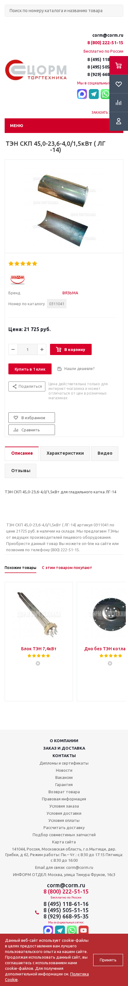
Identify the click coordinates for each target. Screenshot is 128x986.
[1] (11, 263)
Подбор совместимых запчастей (64, 834)
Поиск (8, 22)
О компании (64, 740)
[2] (17, 263)
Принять (108, 960)
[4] (29, 263)
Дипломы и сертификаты (64, 763)
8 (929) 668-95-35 (105, 74)
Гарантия (64, 784)
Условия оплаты (64, 820)
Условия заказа (64, 806)
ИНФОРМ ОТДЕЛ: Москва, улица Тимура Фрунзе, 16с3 (64, 874)
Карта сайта (64, 842)
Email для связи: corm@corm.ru (64, 867)
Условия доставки (64, 813)
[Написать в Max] (82, 94)
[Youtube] (84, 931)
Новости (64, 770)
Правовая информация (64, 799)
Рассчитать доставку (64, 827)
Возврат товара (64, 791)
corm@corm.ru (107, 35)
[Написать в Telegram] (94, 94)
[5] (35, 263)
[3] (23, 263)
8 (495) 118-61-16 (105, 59)
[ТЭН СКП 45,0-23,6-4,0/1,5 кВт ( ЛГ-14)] (64, 208)
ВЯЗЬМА (70, 293)
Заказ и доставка (64, 748)
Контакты (64, 755)
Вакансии (64, 777)
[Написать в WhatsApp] (106, 94)
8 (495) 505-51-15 (105, 67)
